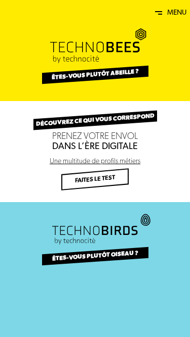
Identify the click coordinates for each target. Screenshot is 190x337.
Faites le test (95, 179)
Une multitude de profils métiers (95, 161)
